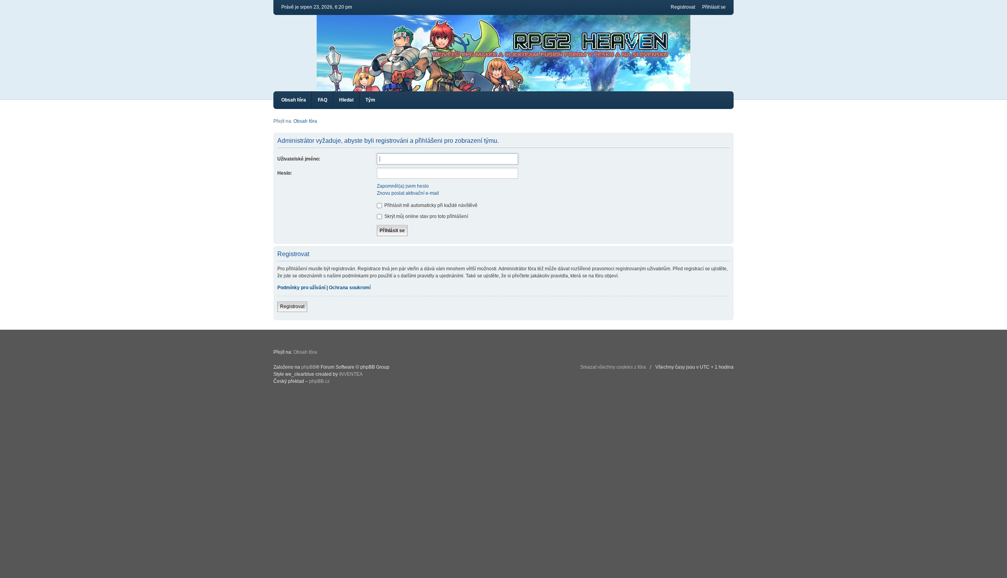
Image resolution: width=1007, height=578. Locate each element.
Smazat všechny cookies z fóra (613, 367)
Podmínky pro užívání (301, 287)
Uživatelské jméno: (298, 159)
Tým (370, 100)
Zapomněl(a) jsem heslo (403, 186)
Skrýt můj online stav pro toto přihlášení (425, 216)
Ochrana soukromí (350, 287)
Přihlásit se (714, 7)
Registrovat (683, 7)
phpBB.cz (319, 381)
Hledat (346, 100)
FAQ (322, 100)
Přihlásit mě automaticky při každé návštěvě (430, 205)
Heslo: (284, 173)
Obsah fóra (293, 100)
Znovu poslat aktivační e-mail (408, 193)
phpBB (308, 367)
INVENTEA (351, 374)
